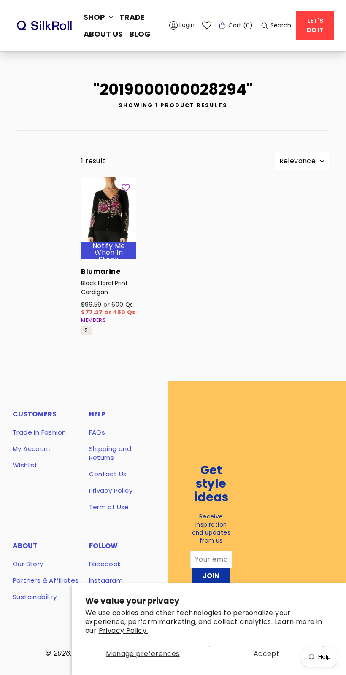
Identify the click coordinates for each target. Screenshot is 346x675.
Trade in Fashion (39, 432)
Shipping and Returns (110, 453)
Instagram (106, 580)
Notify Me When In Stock (108, 252)
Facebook (105, 563)
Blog (140, 34)
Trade (132, 17)
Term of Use (109, 506)
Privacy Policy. (123, 630)
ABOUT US (103, 34)
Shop (95, 17)
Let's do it (315, 25)
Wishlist (25, 465)
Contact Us (108, 474)
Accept (266, 654)
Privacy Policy (111, 490)
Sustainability (35, 596)
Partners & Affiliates (45, 580)
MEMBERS (93, 320)
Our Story (28, 563)
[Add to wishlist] (125, 187)
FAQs (97, 432)
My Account (32, 448)
